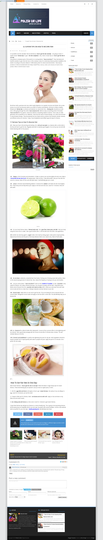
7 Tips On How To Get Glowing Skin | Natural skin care (84, 70)
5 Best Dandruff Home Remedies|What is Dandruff (82, 79)
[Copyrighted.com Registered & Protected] (19, 1)
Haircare (26, 33)
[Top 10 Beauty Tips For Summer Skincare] (59, 435)
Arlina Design (83, 537)
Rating (17, 464)
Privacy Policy (27, 4)
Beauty (19, 33)
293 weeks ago (23, 467)
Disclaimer (44, 4)
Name (10, 491)
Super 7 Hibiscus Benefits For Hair (56, 457)
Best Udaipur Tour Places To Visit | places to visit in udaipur (83, 87)
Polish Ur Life (17, 10)
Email (29, 491)
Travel (54, 33)
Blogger (93, 537)
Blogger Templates (72, 537)
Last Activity (22, 464)
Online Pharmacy (15, 467)
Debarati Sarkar (23, 513)
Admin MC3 (29, 420)
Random (86, 33)
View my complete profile (15, 528)
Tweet (18, 414)
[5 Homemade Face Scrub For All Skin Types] (45, 435)
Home (11, 4)
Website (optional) (51, 491)
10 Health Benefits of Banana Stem (84, 96)
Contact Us (36, 4)
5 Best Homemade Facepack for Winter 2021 (30, 442)
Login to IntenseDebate (27, 489)
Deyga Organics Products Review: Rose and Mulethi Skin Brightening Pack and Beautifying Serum (17, 444)
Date (14, 464)
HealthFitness (74, 51)
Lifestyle (46, 33)
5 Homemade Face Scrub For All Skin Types (44, 442)
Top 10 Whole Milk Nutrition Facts (83, 121)
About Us (18, 4)
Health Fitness (36, 33)
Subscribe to (12, 497)
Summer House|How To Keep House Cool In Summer (23, 457)
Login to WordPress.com (36, 489)
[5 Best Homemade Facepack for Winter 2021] (31, 435)
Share (28, 414)
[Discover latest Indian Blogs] (7, 1)
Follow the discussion (65, 461)
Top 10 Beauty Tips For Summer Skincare (57, 442)
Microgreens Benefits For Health (83, 105)
